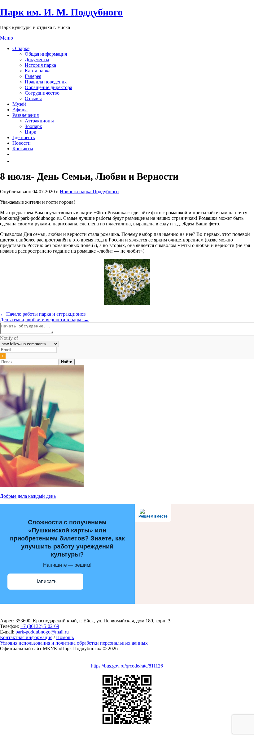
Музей (19, 104)
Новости (21, 143)
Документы (37, 59)
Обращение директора (48, 87)
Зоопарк (33, 126)
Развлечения (25, 115)
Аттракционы (39, 120)
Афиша (20, 109)
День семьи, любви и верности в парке (44, 319)
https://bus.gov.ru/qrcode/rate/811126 (127, 665)
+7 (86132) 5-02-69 (39, 626)
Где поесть (23, 137)
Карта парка (37, 70)
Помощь (65, 637)
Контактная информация (26, 637)
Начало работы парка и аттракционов (43, 314)
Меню (6, 38)
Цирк (30, 131)
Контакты (22, 148)
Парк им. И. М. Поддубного (61, 12)
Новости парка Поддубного (89, 191)
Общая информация (46, 54)
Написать (45, 581)
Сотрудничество (42, 93)
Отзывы (33, 98)
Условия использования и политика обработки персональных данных (74, 643)
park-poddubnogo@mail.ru (42, 631)
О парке (20, 48)
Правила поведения (46, 81)
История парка (40, 65)
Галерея (33, 76)
